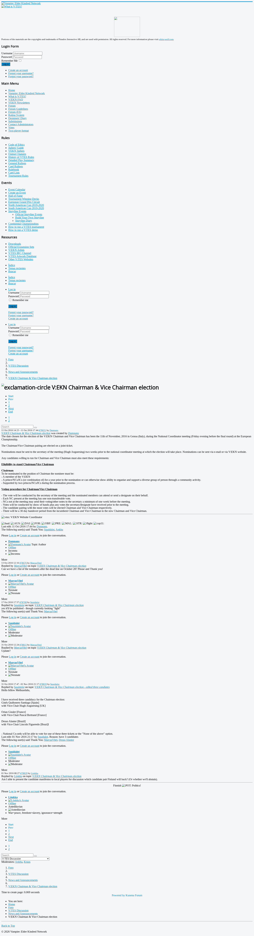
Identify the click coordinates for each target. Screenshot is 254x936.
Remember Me (9, 60)
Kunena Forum (134, 895)
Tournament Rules (18, 175)
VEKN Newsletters (19, 102)
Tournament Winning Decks (23, 198)
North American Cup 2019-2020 (26, 205)
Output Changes (17, 153)
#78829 (23, 773)
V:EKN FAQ (15, 99)
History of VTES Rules (21, 157)
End (10, 411)
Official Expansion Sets (21, 246)
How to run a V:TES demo (23, 229)
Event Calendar (16, 189)
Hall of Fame (15, 195)
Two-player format (18, 130)
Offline (12, 547)
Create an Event (17, 192)
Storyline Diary (23, 220)
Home (11, 90)
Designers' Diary (17, 118)
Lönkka (34, 773)
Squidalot (49, 529)
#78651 (42, 430)
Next (11, 408)
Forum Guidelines (18, 108)
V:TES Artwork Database (22, 256)
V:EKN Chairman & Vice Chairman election (25, 433)
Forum (12, 105)
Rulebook (13, 169)
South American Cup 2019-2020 (26, 208)
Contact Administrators (20, 124)
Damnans (54, 430)
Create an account (18, 70)
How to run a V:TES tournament (26, 226)
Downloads (14, 243)
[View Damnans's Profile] (19, 544)
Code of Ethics (16, 144)
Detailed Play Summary (21, 160)
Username (6, 53)
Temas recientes (17, 268)
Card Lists (14, 172)
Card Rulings (15, 166)
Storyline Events (17, 211)
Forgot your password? (21, 76)
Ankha (59, 529)
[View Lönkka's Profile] (18, 800)
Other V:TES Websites (20, 259)
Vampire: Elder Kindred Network (26, 93)
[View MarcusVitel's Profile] (21, 583)
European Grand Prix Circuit (24, 201)
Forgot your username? (21, 73)
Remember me (20, 300)
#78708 (23, 602)
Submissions (15, 121)
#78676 (23, 563)
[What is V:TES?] (11, 6)
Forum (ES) (14, 112)
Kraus (27, 861)
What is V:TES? (17, 96)
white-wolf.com (166, 39)
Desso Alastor (66, 739)
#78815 (23, 644)
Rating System (16, 115)
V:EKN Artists (16, 250)
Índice (11, 265)
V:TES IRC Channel (19, 253)
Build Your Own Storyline (29, 217)
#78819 (43, 684)
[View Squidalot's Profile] (19, 626)
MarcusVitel (36, 563)
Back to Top (8, 925)
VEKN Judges (16, 150)
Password (7, 56)
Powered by (118, 895)
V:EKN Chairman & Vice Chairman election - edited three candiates (72, 687)
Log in (6, 64)
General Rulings (17, 163)
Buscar (12, 271)
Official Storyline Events (28, 214)
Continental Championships (23, 223)
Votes (11, 127)
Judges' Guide (16, 147)
